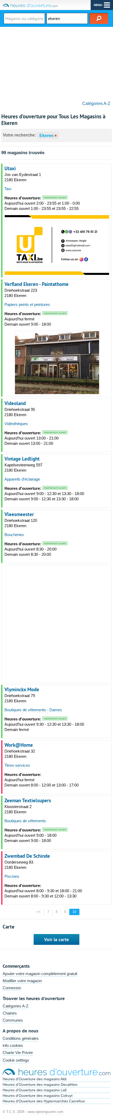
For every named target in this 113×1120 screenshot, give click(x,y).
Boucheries (14, 534)
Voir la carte (56, 939)
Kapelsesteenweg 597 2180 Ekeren (23, 467)
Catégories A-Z (96, 103)
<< (39, 912)
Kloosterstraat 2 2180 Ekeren (18, 809)
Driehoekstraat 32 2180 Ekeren (19, 754)
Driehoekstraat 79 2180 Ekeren (19, 698)
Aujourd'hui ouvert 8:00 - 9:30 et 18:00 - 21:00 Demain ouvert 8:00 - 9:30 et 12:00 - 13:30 (43, 890)
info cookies (13, 1045)
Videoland (15, 403)
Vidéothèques (16, 423)
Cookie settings (16, 1060)
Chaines (10, 1013)
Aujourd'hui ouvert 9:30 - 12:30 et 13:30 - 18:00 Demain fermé (44, 724)
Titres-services (17, 765)
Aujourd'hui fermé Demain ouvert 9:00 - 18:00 (35, 318)
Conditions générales (21, 1038)
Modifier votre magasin (22, 980)
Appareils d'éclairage (22, 479)
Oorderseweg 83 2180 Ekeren (18, 865)
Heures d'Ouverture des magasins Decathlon (40, 1084)
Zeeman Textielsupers (27, 800)
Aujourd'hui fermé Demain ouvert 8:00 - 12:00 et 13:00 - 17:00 (41, 779)
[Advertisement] (56, 62)
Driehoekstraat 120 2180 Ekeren (20, 523)
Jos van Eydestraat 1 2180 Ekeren (22, 177)
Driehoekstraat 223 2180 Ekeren (20, 293)
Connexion (12, 988)
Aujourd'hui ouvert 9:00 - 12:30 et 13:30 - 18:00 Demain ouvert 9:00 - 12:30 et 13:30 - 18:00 (44, 493)
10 (74, 912)
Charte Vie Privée (18, 1052)
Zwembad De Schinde (27, 856)
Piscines (11, 876)
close (55, 135)
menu (98, 5)
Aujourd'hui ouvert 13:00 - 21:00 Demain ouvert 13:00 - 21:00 (35, 438)
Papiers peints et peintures (27, 304)
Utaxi (10, 168)
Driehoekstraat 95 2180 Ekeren (19, 412)
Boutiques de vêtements (25, 821)
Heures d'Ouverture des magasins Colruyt (38, 1095)
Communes (13, 1020)
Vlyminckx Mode (21, 689)
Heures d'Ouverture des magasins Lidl (34, 1090)
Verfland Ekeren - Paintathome (36, 284)
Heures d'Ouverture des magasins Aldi (34, 1079)
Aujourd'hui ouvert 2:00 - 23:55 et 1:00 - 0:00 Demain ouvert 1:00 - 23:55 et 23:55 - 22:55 (42, 203)
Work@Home (18, 745)
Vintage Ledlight (22, 458)
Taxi (7, 188)
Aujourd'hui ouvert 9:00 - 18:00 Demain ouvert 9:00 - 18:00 (35, 835)
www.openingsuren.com (45, 1112)
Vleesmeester (19, 514)
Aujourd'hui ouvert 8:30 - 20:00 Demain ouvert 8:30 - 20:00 (35, 549)
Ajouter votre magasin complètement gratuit (40, 973)
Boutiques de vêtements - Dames (33, 710)
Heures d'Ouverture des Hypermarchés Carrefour (44, 1101)
